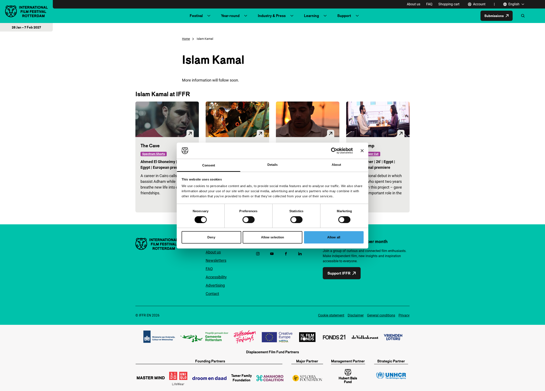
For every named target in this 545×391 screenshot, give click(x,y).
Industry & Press (272, 15)
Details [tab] (272, 164)
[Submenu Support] (357, 16)
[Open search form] (523, 16)
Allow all (333, 237)
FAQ (429, 4)
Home (186, 38)
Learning (311, 15)
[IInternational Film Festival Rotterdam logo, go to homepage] (26, 11)
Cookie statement (331, 315)
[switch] (248, 219)
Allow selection (272, 237)
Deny (211, 237)
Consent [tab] (208, 165)
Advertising (215, 285)
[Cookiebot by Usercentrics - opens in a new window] (334, 151)
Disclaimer (356, 315)
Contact (212, 293)
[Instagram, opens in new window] (257, 253)
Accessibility (216, 277)
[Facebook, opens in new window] (286, 253)
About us (413, 4)
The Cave (150, 145)
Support (344, 15)
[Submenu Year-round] (245, 16)
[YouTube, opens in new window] (272, 253)
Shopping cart (448, 4)
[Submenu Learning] (325, 16)
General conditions (381, 315)
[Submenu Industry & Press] (292, 16)
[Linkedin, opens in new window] (300, 253)
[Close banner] (362, 150)
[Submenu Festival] (209, 16)
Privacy (404, 315)
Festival (196, 15)
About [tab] (336, 164)
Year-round (230, 15)
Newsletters (216, 260)
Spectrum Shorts (153, 154)
